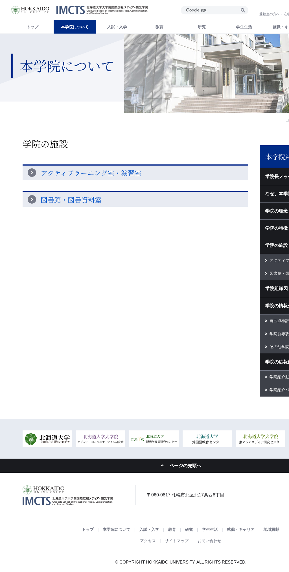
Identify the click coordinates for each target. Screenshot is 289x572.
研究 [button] (202, 27)
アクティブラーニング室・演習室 (91, 173)
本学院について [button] (75, 27)
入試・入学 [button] (117, 27)
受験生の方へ (269, 14)
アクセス (148, 540)
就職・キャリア (241, 529)
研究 (189, 529)
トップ (32, 27)
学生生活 (210, 529)
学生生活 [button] (244, 27)
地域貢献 (271, 529)
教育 (172, 529)
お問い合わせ (209, 540)
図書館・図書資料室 (71, 199)
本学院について (116, 529)
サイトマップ (177, 540)
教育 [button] (159, 27)
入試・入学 (149, 529)
